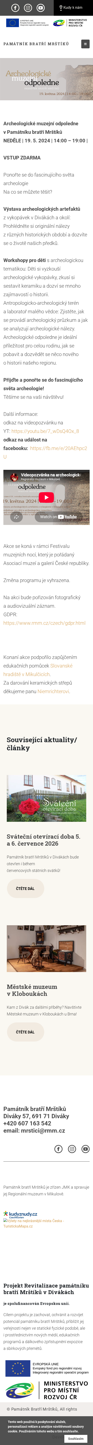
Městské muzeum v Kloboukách (32, 990)
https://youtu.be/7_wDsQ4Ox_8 (45, 431)
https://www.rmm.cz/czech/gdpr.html (44, 623)
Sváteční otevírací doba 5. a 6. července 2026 (43, 840)
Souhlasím (76, 1439)
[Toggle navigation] (85, 44)
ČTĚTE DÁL (25, 889)
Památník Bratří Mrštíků (36, 43)
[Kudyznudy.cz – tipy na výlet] (20, 1214)
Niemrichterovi (53, 691)
